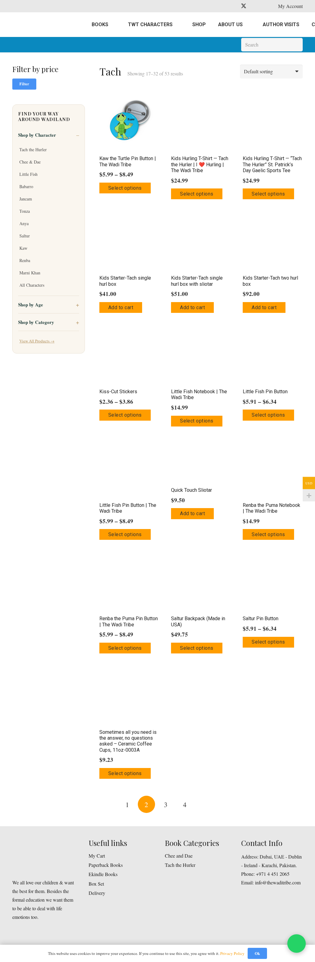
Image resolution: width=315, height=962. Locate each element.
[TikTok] (265, 6)
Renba (24, 260)
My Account (290, 6)
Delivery (97, 893)
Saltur (24, 236)
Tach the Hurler (33, 149)
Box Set (96, 883)
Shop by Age (30, 304)
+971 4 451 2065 (272, 874)
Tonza (24, 211)
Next (204, 804)
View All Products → (36, 341)
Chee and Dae (179, 855)
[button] (120, 307)
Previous (108, 804)
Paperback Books (106, 865)
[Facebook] (232, 6)
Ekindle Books (103, 874)
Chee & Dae (30, 162)
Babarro (26, 186)
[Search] (296, 45)
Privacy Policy (232, 953)
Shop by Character (37, 134)
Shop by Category (36, 322)
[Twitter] (243, 6)
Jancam (25, 199)
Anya (24, 223)
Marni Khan (29, 273)
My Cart (97, 855)
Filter (24, 84)
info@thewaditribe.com (277, 882)
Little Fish (28, 174)
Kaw (23, 248)
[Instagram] (254, 6)
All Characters (31, 285)
